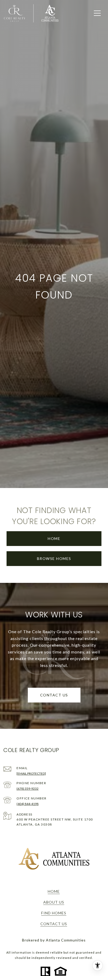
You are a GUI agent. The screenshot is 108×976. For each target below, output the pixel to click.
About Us (53, 902)
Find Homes (53, 913)
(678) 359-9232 (28, 788)
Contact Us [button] (54, 695)
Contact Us (53, 923)
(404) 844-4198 (28, 804)
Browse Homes (54, 558)
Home (54, 538)
